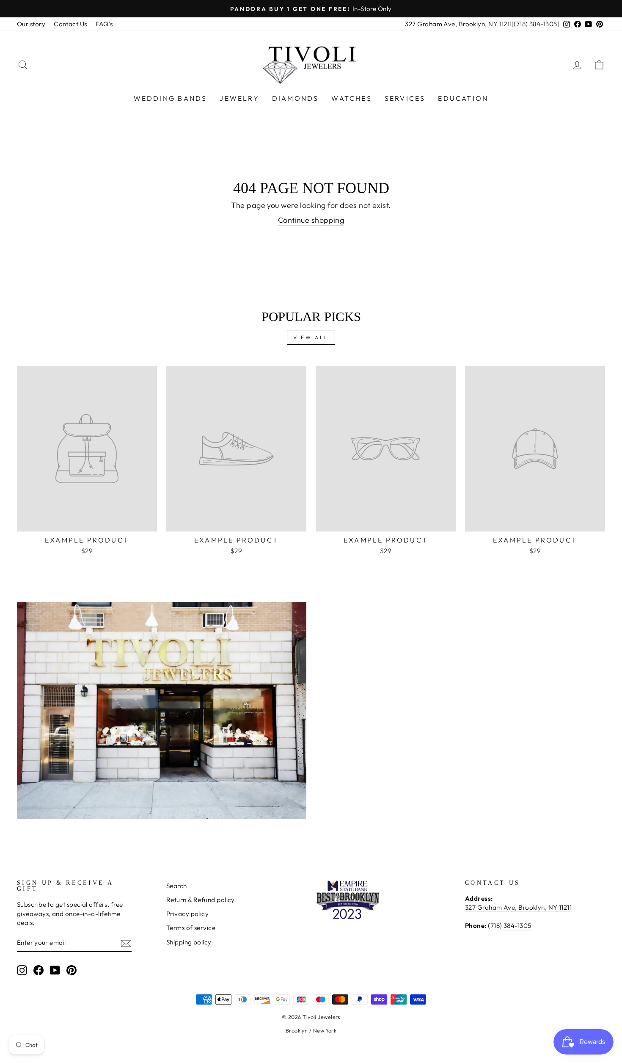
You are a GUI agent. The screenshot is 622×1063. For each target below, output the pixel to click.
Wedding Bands (170, 98)
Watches (351, 98)
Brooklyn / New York (311, 1030)
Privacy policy (187, 914)
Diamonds (295, 98)
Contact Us (70, 24)
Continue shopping (311, 220)
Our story (31, 24)
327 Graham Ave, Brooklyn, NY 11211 (458, 24)
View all (311, 337)
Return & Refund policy (200, 900)
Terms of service (190, 928)
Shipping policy (189, 942)
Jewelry (239, 98)
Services (405, 98)
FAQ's (104, 24)
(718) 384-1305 (535, 24)
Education (463, 98)
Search (176, 886)
